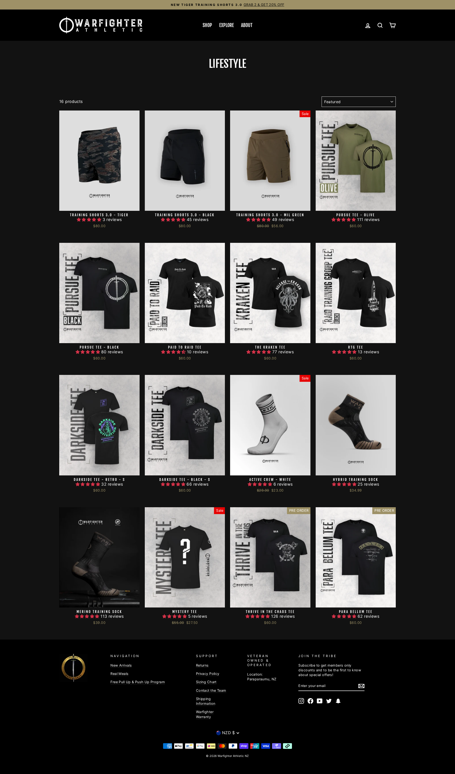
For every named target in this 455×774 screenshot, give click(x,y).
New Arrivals (121, 665)
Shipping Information (205, 701)
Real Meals (119, 674)
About (246, 25)
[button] (90, 219)
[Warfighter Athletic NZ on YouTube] (320, 701)
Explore (226, 25)
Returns (202, 665)
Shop (207, 25)
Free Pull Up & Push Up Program (137, 682)
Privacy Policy (207, 674)
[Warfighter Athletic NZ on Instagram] (301, 701)
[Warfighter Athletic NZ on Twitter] (329, 701)
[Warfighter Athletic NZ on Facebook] (310, 701)
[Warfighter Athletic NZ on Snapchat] (338, 701)
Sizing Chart (206, 682)
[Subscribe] (361, 686)
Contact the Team (211, 690)
